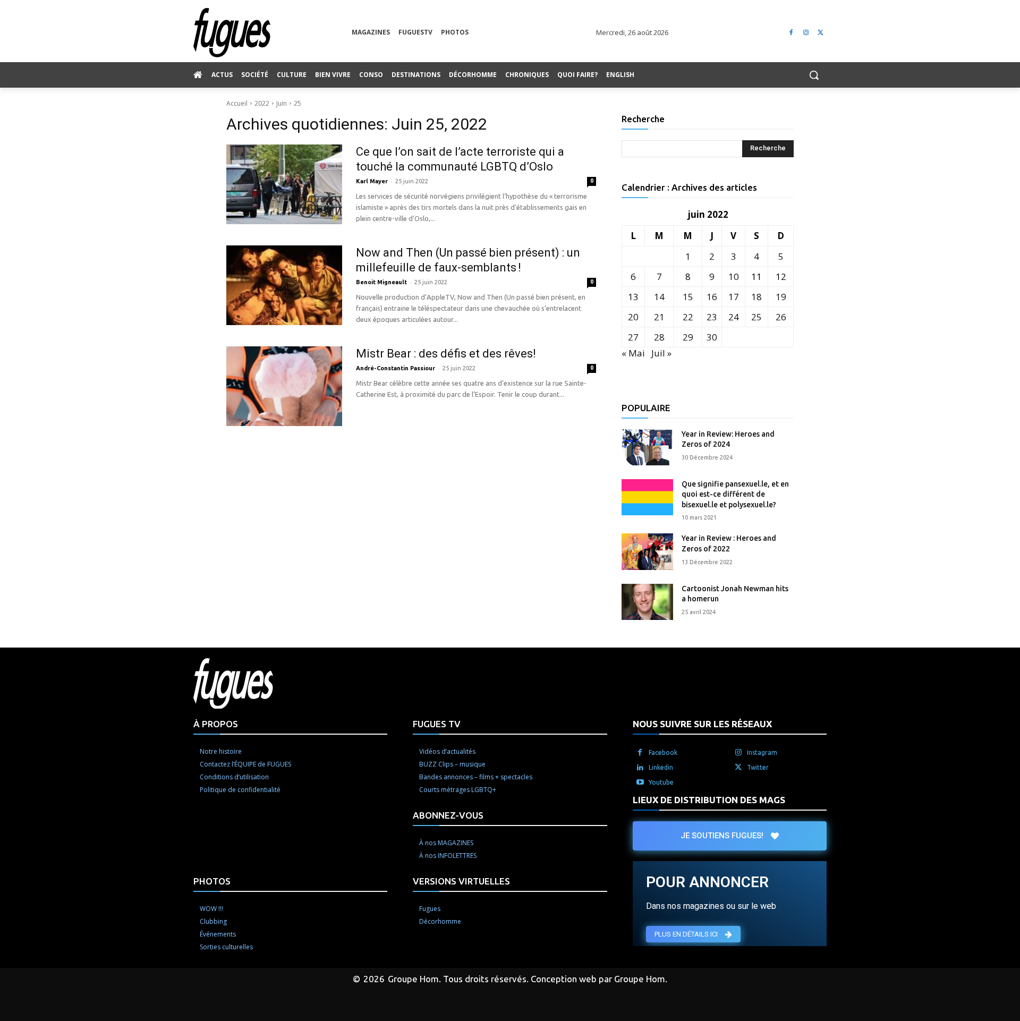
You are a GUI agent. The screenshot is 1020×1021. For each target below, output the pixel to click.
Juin (281, 103)
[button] (814, 75)
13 (633, 297)
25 (297, 103)
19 (781, 297)
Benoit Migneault (381, 282)
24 (733, 317)
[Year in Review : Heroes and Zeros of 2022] (647, 551)
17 (733, 297)
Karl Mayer (372, 181)
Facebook (663, 752)
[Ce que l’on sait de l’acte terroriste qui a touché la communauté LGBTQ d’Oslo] (284, 184)
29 (688, 337)
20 (633, 317)
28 (659, 337)
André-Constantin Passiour (395, 368)
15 (688, 297)
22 (688, 317)
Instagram (762, 752)
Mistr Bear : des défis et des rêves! (446, 353)
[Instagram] (806, 33)
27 (633, 337)
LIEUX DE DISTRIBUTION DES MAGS (709, 800)
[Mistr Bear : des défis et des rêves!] (284, 386)
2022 (261, 103)
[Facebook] (791, 33)
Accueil (237, 103)
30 (712, 337)
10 (733, 276)
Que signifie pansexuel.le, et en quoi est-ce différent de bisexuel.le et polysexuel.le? (735, 494)
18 (756, 297)
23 (712, 317)
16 (712, 297)
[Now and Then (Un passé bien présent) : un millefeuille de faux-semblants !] (284, 285)
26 (781, 317)
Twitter (758, 767)
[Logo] (272, 32)
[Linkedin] (640, 767)
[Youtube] (640, 782)
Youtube (661, 782)
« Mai (633, 353)
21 (659, 317)
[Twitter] (820, 33)
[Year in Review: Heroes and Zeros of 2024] (647, 447)
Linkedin (661, 767)
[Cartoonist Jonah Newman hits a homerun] (647, 602)
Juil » (661, 353)
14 (659, 297)
